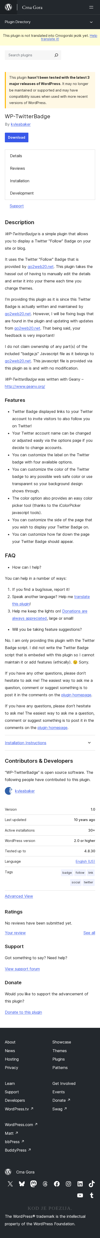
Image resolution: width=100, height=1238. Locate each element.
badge (67, 872)
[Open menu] (92, 7)
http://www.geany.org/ (25, 386)
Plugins (58, 1059)
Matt (11, 1133)
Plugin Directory (18, 22)
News (10, 1050)
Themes (59, 1050)
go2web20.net (41, 266)
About (10, 1042)
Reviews (17, 168)
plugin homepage (76, 694)
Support (17, 205)
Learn (10, 1083)
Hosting (12, 1059)
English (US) (85, 861)
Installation (19, 180)
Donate (61, 1100)
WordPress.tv (19, 1109)
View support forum (22, 968)
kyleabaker (21, 124)
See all (89, 932)
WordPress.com (21, 1124)
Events (58, 1091)
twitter (88, 882)
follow (80, 872)
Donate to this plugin (23, 1012)
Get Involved (64, 1083)
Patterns (60, 1067)
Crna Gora (25, 1172)
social (76, 882)
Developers (15, 1100)
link (90, 872)
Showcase (61, 1042)
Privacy (11, 1067)
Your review (15, 932)
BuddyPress (18, 1150)
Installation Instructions (25, 743)
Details (16, 155)
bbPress (15, 1141)
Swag (59, 1109)
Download (16, 137)
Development (22, 193)
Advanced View (19, 896)
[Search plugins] (56, 55)
